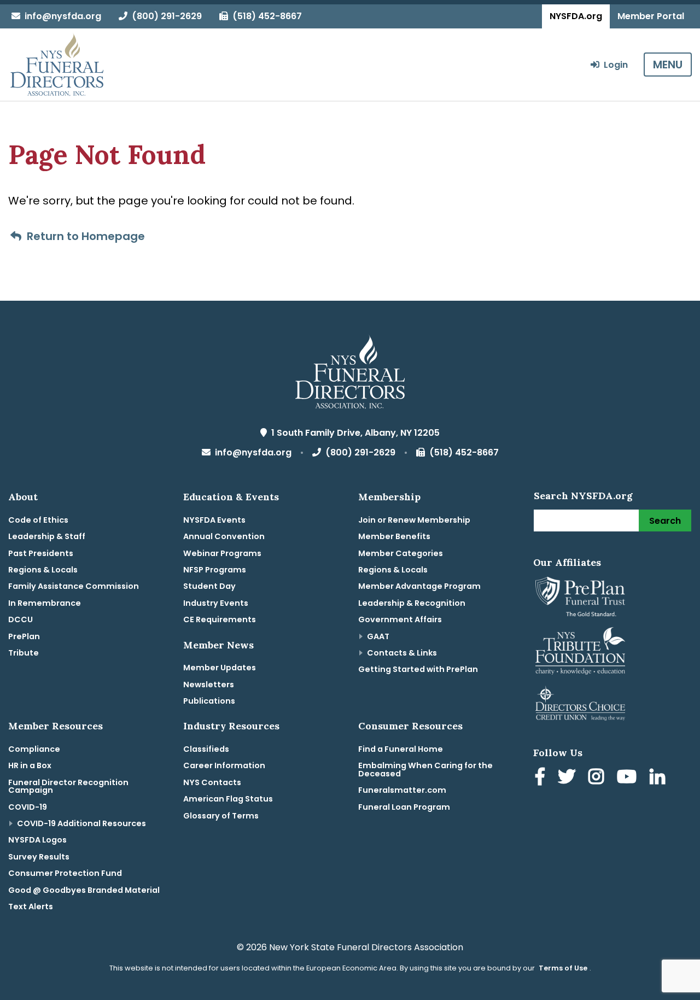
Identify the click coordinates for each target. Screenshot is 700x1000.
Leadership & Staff (46, 536)
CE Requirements (219, 619)
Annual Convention (224, 536)
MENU (667, 64)
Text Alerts (30, 906)
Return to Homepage (83, 236)
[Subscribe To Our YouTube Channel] (629, 778)
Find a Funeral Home (400, 749)
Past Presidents (40, 553)
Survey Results (38, 856)
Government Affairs (400, 619)
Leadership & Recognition (411, 603)
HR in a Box (29, 765)
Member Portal (650, 16)
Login (613, 65)
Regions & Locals (43, 569)
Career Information (224, 765)
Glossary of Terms (221, 815)
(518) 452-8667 (265, 16)
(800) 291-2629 (164, 16)
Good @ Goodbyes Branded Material (84, 890)
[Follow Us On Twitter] (569, 778)
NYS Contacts (212, 782)
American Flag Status (228, 798)
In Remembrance (44, 603)
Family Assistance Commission (73, 586)
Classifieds (206, 749)
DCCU (20, 619)
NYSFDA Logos (37, 839)
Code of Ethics (38, 519)
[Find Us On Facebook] (542, 778)
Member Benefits (394, 536)
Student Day (209, 586)
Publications (209, 700)
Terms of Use (563, 968)
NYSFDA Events (214, 519)
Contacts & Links (402, 652)
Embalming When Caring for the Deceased (425, 769)
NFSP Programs (214, 569)
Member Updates (219, 667)
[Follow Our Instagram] (598, 778)
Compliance (34, 749)
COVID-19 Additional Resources (81, 823)
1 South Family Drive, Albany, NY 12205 (353, 432)
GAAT (378, 636)
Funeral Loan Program (404, 807)
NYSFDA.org (576, 16)
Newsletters (208, 684)
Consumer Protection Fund (65, 873)
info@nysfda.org (60, 16)
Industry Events (215, 603)
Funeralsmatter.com (402, 790)
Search (665, 520)
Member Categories (400, 553)
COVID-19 (27, 807)
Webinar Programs (222, 553)
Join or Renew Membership (414, 519)
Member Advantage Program (419, 586)
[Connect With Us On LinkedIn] (660, 778)
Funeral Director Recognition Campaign (68, 786)
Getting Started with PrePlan (418, 669)
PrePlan (24, 636)
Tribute (23, 652)
